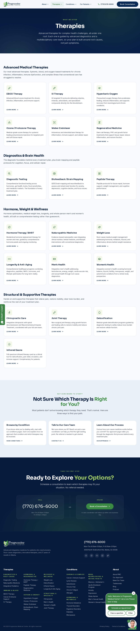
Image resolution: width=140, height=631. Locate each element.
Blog (114, 586)
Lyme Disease (71, 581)
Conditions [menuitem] (70, 4)
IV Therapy (8, 602)
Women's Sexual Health (97, 602)
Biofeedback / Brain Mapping (31, 608)
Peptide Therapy (30, 585)
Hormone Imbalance (73, 603)
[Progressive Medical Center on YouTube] (97, 556)
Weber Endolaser (30, 604)
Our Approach (118, 577)
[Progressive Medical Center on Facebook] (86, 556)
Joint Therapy (49, 608)
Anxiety (91, 590)
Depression (92, 593)
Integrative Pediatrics (11, 586)
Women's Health (50, 605)
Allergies (69, 593)
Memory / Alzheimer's (96, 582)
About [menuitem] (44, 4)
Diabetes (69, 612)
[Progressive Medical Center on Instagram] (91, 556)
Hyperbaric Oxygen (31, 598)
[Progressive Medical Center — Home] (12, 4)
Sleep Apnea (93, 596)
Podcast (116, 589)
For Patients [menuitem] (84, 4)
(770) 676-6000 (107, 4)
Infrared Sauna (49, 586)
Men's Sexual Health (95, 599)
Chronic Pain (71, 587)
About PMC (117, 574)
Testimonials (117, 583)
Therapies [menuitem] (56, 4)
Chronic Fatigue (72, 590)
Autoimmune (70, 584)
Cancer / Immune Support (75, 578)
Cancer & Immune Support (10, 598)
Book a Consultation (98, 506)
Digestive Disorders (73, 609)
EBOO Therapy (9, 594)
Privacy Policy (104, 626)
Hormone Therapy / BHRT (31, 581)
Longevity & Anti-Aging (52, 589)
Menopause (70, 615)
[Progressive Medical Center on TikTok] (108, 556)
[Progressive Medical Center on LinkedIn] (102, 556)
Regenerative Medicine (28, 589)
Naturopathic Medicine (12, 583)
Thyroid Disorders (73, 606)
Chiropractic (48, 599)
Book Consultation (127, 4)
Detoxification (49, 583)
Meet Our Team (118, 580)
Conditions (71, 569)
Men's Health (48, 602)
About (116, 569)
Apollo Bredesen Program (94, 586)
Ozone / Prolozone (31, 601)
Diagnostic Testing (10, 580)
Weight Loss (48, 580)
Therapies (8, 569)
